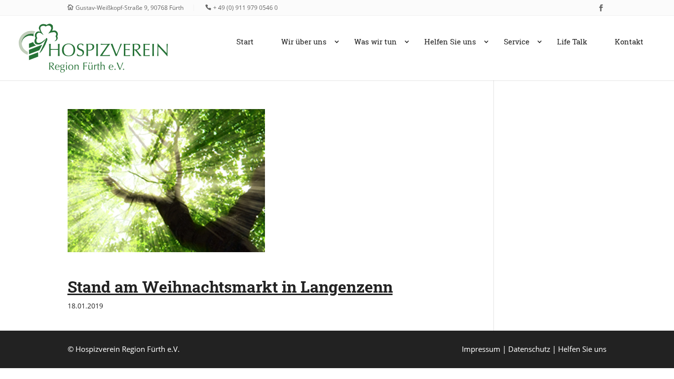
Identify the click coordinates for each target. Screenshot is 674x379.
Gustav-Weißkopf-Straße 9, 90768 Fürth (129, 7)
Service (516, 42)
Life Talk (572, 42)
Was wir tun (375, 42)
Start (245, 42)
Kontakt (629, 42)
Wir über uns (304, 42)
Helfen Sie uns (450, 42)
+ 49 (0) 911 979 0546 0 (245, 7)
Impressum (481, 349)
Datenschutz (529, 349)
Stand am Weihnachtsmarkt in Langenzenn (230, 286)
